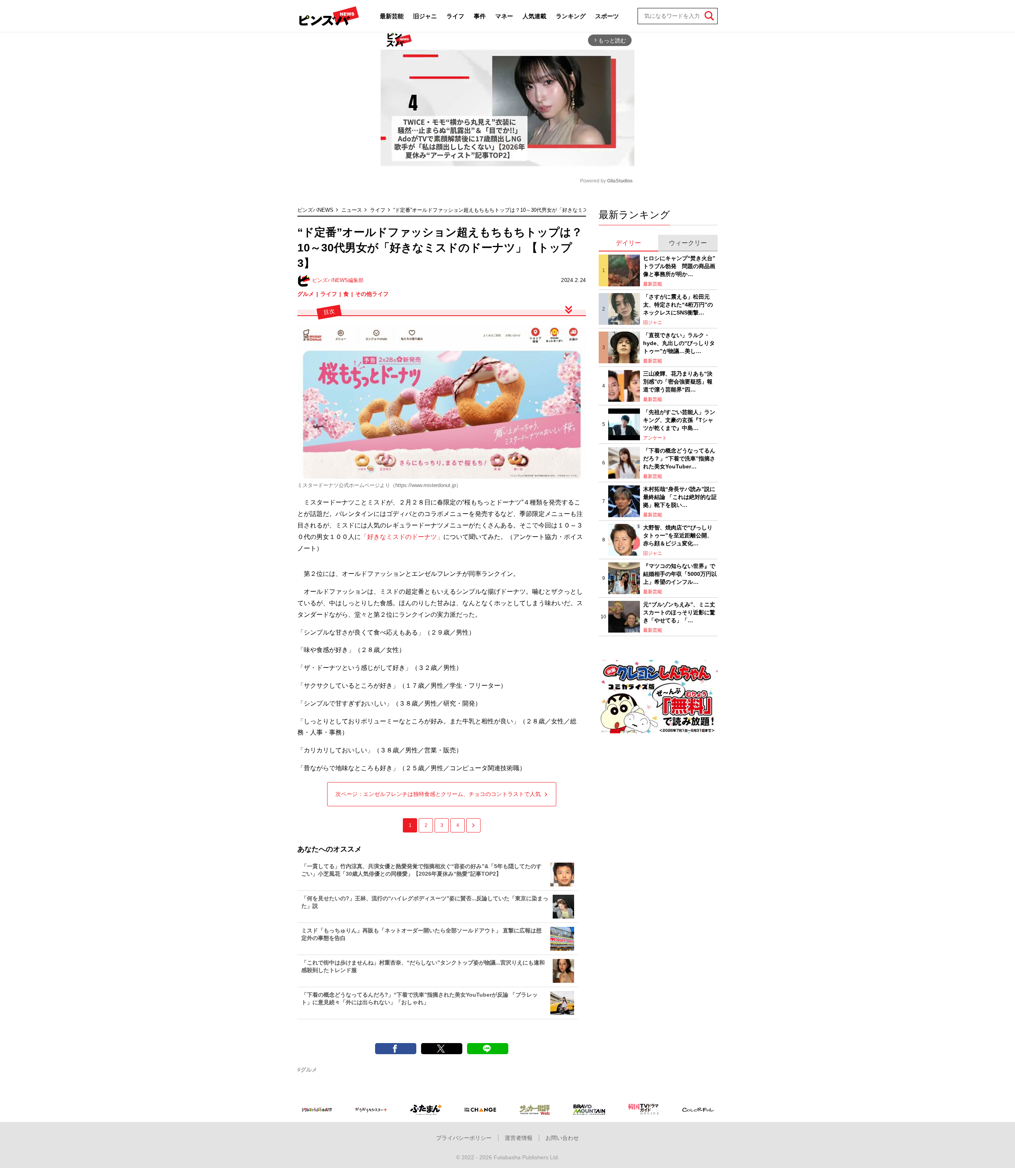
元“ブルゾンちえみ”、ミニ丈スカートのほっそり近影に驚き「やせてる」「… (679, 612)
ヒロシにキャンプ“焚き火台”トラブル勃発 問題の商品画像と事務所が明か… (679, 266)
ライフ (455, 16)
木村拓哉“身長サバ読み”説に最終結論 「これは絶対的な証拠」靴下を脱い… (680, 497)
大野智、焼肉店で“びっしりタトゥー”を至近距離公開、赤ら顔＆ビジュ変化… (677, 535)
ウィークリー (688, 243)
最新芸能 (392, 16)
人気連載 (534, 16)
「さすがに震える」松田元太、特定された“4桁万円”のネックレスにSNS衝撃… (678, 304)
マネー (504, 16)
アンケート (655, 437)
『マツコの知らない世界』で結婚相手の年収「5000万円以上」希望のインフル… (680, 574)
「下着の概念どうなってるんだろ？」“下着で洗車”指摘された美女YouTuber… (679, 458)
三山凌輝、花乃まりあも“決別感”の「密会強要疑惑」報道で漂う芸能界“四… (677, 381)
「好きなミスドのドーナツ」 (402, 536)
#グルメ (307, 1069)
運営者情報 (518, 1138)
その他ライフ (372, 294)
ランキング (571, 16)
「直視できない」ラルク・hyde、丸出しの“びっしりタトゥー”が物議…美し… (679, 343)
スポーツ (607, 16)
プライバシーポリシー (464, 1138)
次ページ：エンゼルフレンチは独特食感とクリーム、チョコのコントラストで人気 (438, 794)
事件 (480, 16)
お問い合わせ (562, 1138)
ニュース (351, 210)
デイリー (628, 243)
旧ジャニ (425, 16)
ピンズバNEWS (315, 210)
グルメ (305, 294)
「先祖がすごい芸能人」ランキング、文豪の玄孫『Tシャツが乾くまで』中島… (679, 420)
